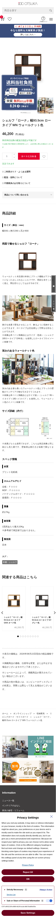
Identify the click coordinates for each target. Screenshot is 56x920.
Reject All (28, 872)
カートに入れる (28, 156)
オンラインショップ (22, 713)
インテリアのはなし (11, 805)
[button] (18, 636)
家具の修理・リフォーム (13, 810)
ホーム (5, 713)
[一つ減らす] (14, 158)
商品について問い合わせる (16, 195)
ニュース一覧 (8, 800)
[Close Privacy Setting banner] (51, 816)
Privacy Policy (28, 865)
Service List (11, 894)
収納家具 (41, 713)
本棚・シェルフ (10, 562)
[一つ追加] (14, 154)
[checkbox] (49, 900)
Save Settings (28, 913)
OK (28, 879)
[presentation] (54, 613)
